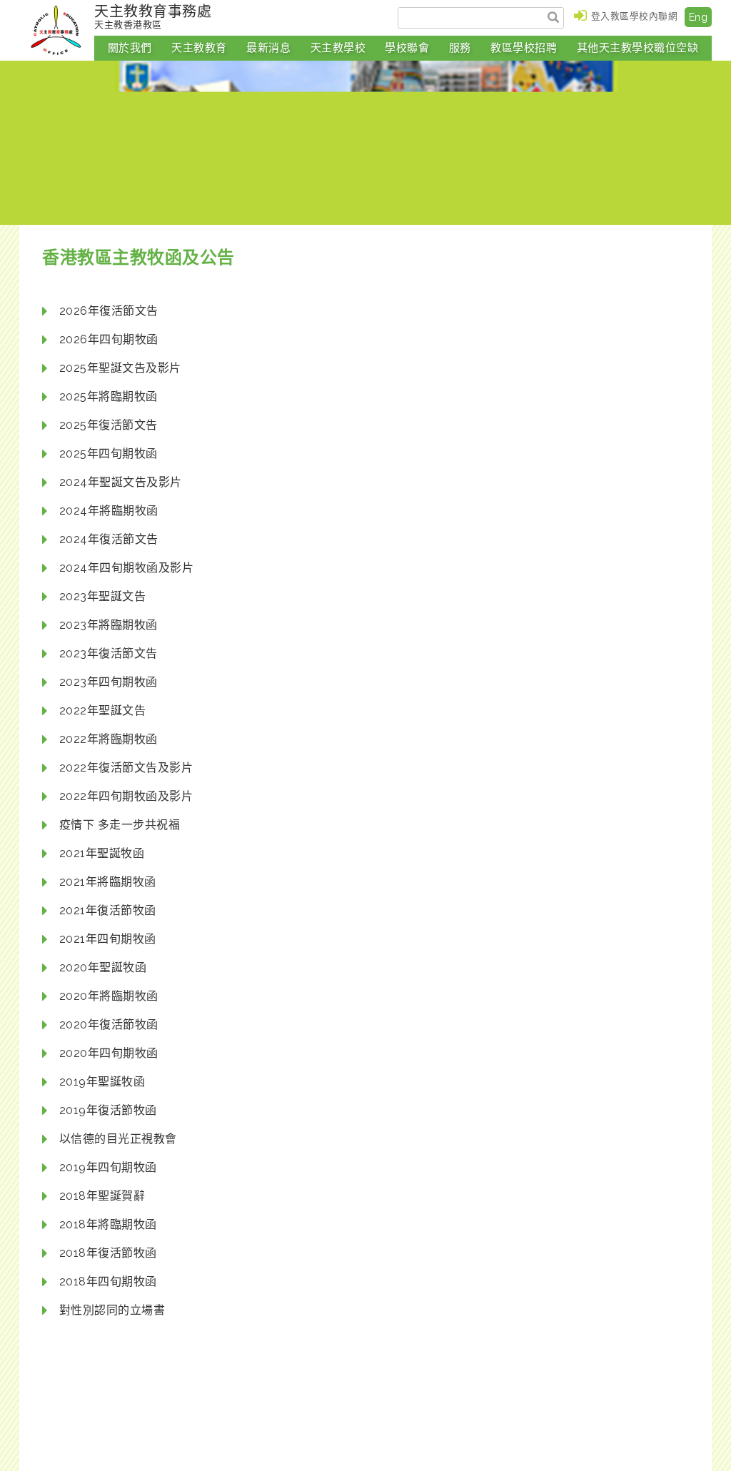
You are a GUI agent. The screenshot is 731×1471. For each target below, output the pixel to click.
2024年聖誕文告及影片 (120, 482)
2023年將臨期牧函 (108, 625)
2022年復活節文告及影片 (126, 767)
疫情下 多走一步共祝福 (120, 824)
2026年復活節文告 (108, 311)
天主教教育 (199, 47)
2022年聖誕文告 (102, 710)
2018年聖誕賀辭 (102, 1196)
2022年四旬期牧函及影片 (126, 796)
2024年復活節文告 (108, 539)
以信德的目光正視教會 (118, 1139)
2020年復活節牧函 (108, 1024)
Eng (698, 17)
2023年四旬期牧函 (108, 682)
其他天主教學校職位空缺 (638, 47)
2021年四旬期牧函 (107, 939)
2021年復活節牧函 (107, 910)
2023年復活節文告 (108, 653)
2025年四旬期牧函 (108, 453)
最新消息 (268, 47)
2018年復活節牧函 (108, 1253)
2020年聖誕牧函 (103, 967)
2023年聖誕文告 (102, 596)
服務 (460, 47)
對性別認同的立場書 (112, 1310)
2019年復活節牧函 (108, 1110)
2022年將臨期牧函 (108, 739)
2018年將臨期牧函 (108, 1224)
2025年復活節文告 (108, 425)
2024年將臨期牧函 (108, 510)
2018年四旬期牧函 (108, 1281)
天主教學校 (338, 47)
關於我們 (130, 47)
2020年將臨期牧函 (108, 996)
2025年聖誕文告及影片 (120, 368)
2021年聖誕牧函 (102, 853)
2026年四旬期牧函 (108, 339)
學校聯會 (407, 47)
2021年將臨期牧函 (107, 882)
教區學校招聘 (523, 47)
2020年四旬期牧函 (108, 1053)
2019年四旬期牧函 (108, 1167)
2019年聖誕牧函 (102, 1081)
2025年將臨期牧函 (108, 396)
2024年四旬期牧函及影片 (126, 568)
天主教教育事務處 (152, 16)
